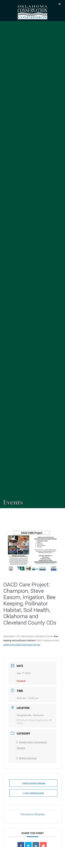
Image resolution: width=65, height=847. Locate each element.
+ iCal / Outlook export (33, 793)
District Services (28, 758)
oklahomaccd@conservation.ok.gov (21, 644)
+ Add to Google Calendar (33, 783)
